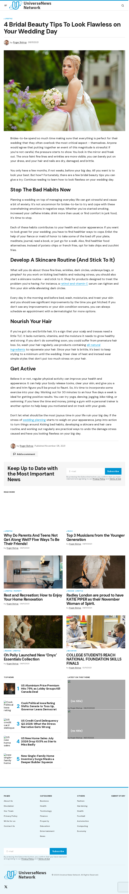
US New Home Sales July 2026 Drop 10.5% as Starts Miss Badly (38, 741)
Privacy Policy (99, 479)
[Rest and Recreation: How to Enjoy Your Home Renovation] (33, 572)
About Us (8, 801)
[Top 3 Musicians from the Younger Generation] (95, 512)
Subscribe (113, 471)
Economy (81, 831)
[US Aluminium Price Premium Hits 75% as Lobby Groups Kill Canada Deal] (9, 688)
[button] (6, 5)
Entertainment (47, 831)
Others (81, 796)
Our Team (8, 811)
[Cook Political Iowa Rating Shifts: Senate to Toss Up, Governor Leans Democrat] (9, 706)
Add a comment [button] (26, 454)
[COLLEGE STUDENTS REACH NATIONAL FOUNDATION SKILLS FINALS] (95, 631)
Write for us (9, 821)
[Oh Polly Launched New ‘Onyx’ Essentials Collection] (33, 631)
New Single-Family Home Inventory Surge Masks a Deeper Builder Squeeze (37, 759)
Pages (7, 796)
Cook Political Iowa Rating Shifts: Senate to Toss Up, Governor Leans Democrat (39, 706)
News (42, 836)
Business (44, 801)
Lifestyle (8, 19)
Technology (46, 811)
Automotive (83, 821)
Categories (46, 796)
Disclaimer (9, 806)
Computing (82, 826)
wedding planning (34, 420)
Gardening (82, 806)
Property (18, 591)
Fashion (70, 591)
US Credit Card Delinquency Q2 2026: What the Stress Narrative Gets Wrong (39, 724)
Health (43, 806)
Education (72, 651)
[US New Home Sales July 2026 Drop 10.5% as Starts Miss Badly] (9, 741)
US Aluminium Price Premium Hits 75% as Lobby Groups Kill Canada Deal (40, 689)
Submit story (118, 796)
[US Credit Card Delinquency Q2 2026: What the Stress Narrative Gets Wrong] (9, 724)
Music (70, 531)
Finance (44, 816)
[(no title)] (96, 694)
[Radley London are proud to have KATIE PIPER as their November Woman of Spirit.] (95, 572)
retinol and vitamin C (74, 284)
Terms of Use (115, 479)
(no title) (76, 701)
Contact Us (9, 826)
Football (81, 816)
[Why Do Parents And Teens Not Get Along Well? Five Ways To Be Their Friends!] (33, 512)
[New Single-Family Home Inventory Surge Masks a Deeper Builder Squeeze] (9, 759)
